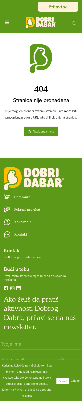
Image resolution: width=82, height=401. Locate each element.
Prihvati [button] (63, 381)
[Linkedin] (18, 288)
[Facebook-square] (6, 288)
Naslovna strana (43, 131)
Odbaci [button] (75, 380)
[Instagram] (12, 288)
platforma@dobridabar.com (23, 257)
